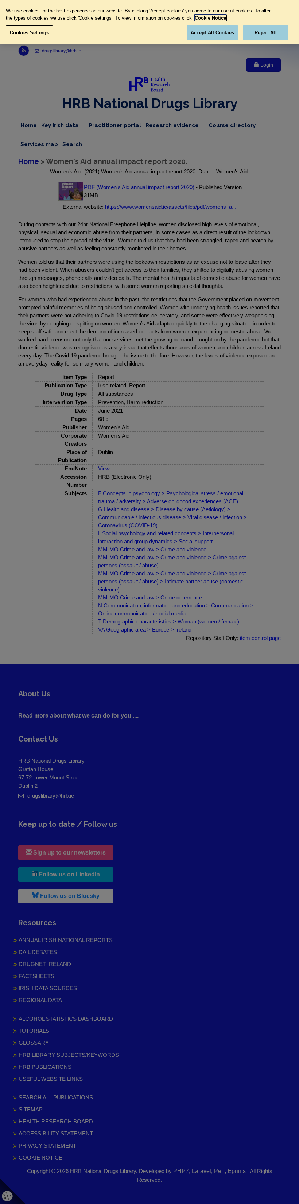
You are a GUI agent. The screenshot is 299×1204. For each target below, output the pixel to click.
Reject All (265, 32)
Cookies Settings (29, 32)
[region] (149, 22)
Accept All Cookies (212, 32)
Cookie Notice (210, 18)
